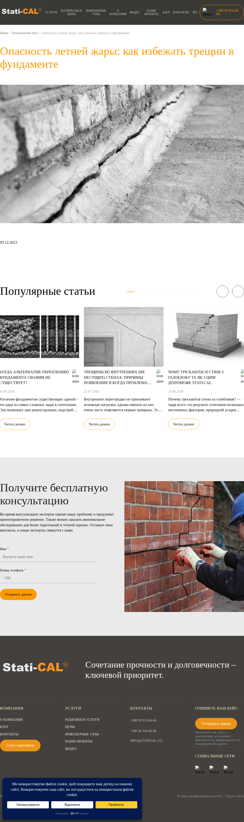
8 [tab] (178, 291)
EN (195, 22)
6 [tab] (164, 291)
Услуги (51, 12)
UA (195, 18)
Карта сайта (235, 796)
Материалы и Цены (71, 12)
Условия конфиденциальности (199, 796)
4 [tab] (150, 291)
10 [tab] (191, 291)
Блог (166, 12)
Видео (134, 12)
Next (238, 291)
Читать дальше (99, 424)
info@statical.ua (146, 741)
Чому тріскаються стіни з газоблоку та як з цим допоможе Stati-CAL (196, 377)
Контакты (181, 12)
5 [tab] (157, 291)
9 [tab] (185, 291)
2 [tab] (137, 291)
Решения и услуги (82, 720)
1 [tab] (130, 291)
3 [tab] (143, 291)
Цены (70, 727)
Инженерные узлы (96, 12)
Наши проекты (151, 12)
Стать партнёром (20, 745)
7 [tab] (171, 291)
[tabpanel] (123, 365)
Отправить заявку (216, 724)
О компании (118, 12)
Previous (223, 291)
